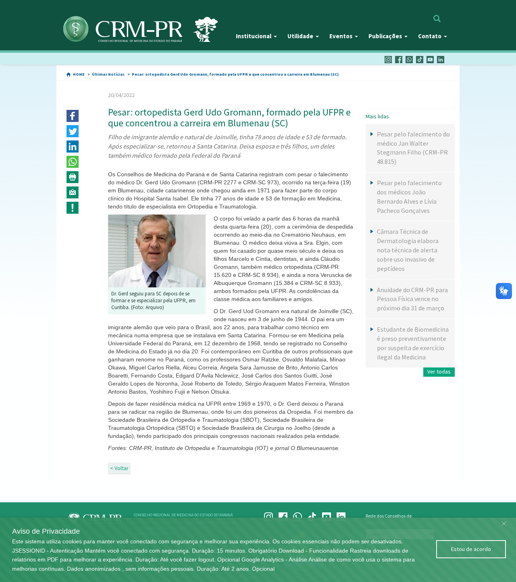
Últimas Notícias (108, 74)
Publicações (385, 36)
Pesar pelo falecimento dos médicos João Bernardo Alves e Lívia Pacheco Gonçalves (409, 197)
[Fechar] (504, 522)
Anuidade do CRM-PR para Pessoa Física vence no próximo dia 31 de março (412, 299)
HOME (79, 74)
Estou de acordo (471, 549)
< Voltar (119, 468)
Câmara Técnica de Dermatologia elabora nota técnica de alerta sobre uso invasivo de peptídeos (408, 249)
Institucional (253, 36)
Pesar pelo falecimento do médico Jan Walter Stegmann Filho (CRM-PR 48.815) (413, 148)
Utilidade (300, 36)
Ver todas (439, 371)
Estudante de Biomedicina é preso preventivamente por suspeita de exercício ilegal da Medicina (413, 343)
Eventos (340, 36)
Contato (429, 36)
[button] (73, 116)
